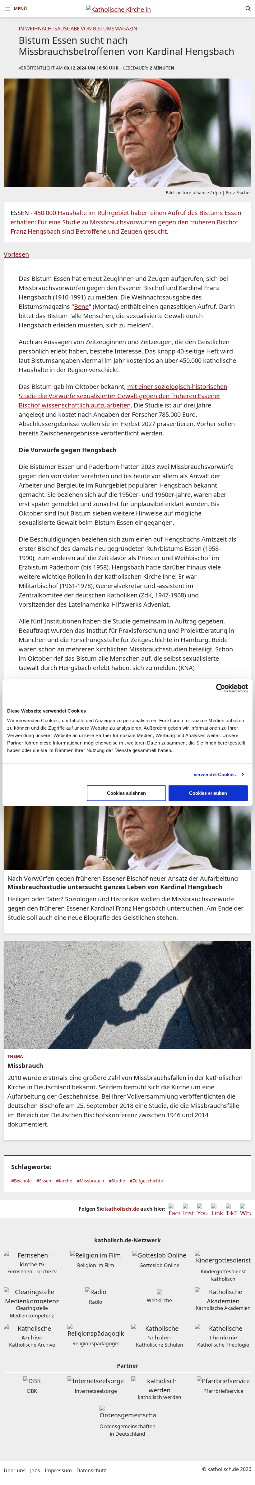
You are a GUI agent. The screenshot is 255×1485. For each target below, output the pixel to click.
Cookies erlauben (208, 793)
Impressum (58, 1470)
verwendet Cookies (215, 774)
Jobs (35, 1470)
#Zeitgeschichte (146, 1181)
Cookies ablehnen (126, 793)
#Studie (117, 1181)
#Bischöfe (21, 1181)
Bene (81, 306)
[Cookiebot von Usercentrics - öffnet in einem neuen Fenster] (220, 688)
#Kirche (64, 1181)
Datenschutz (91, 1470)
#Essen (43, 1181)
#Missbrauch (90, 1181)
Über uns (15, 1470)
